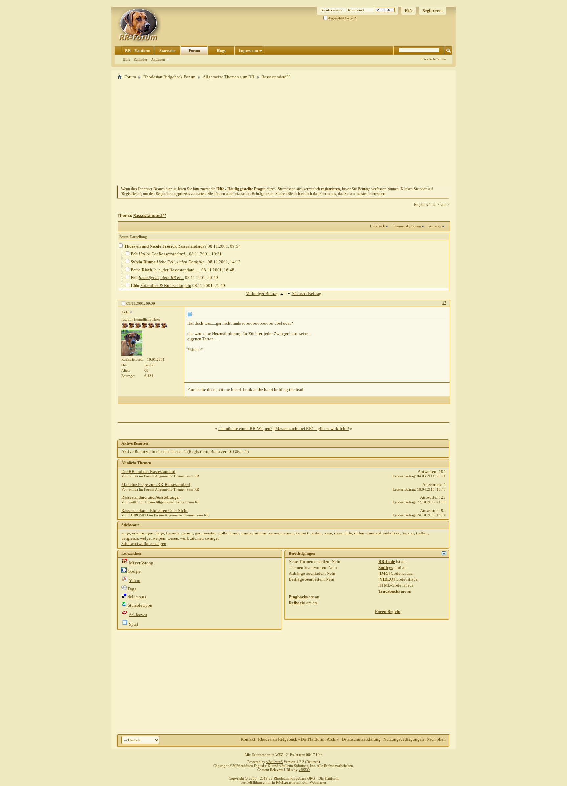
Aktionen (158, 59)
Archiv (333, 739)
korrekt (302, 533)
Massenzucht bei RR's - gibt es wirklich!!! (312, 428)
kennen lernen (281, 533)
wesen (172, 538)
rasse (328, 533)
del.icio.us (137, 597)
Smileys (385, 567)
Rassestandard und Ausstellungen (151, 497)
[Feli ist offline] (131, 343)
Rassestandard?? (149, 215)
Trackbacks (389, 591)
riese (338, 533)
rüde (348, 533)
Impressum (248, 51)
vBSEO (304, 770)
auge (125, 533)
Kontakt (248, 739)
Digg (132, 588)
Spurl (133, 624)
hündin (260, 533)
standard (373, 533)
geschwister (205, 533)
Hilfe (408, 11)
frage (159, 533)
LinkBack (377, 226)
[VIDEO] (386, 579)
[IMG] (384, 573)
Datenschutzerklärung (361, 739)
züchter (196, 538)
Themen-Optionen (407, 226)
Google (134, 571)
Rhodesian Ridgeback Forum (169, 76)
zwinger (212, 538)
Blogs (221, 51)
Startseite (167, 51)
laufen (316, 533)
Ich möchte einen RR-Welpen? (245, 428)
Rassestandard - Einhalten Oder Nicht (154, 510)
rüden (359, 533)
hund (234, 533)
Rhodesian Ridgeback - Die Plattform (291, 739)
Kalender (140, 59)
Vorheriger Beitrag (262, 293)
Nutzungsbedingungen (403, 739)
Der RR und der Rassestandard (148, 471)
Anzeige (435, 226)
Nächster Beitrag (306, 293)
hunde (246, 533)
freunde (172, 533)
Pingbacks (298, 597)
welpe (145, 538)
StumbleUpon (140, 605)
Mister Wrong (141, 562)
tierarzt (408, 533)
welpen (159, 538)
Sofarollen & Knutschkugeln (165, 285)
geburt (187, 533)
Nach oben (436, 739)
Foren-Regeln (387, 611)
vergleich (129, 538)
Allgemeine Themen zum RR (228, 76)
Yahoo (134, 580)
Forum (194, 51)
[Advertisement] (283, 132)
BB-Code (386, 561)
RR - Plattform (137, 51)
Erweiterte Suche (433, 59)
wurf (184, 538)
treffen (422, 533)
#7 (444, 303)
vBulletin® (274, 762)
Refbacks (297, 602)
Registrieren (432, 11)
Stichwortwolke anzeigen (143, 543)
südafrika (391, 533)
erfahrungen (142, 533)
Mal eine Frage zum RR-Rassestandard (155, 484)
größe (222, 533)
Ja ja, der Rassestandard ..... (176, 269)
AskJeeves (138, 614)
